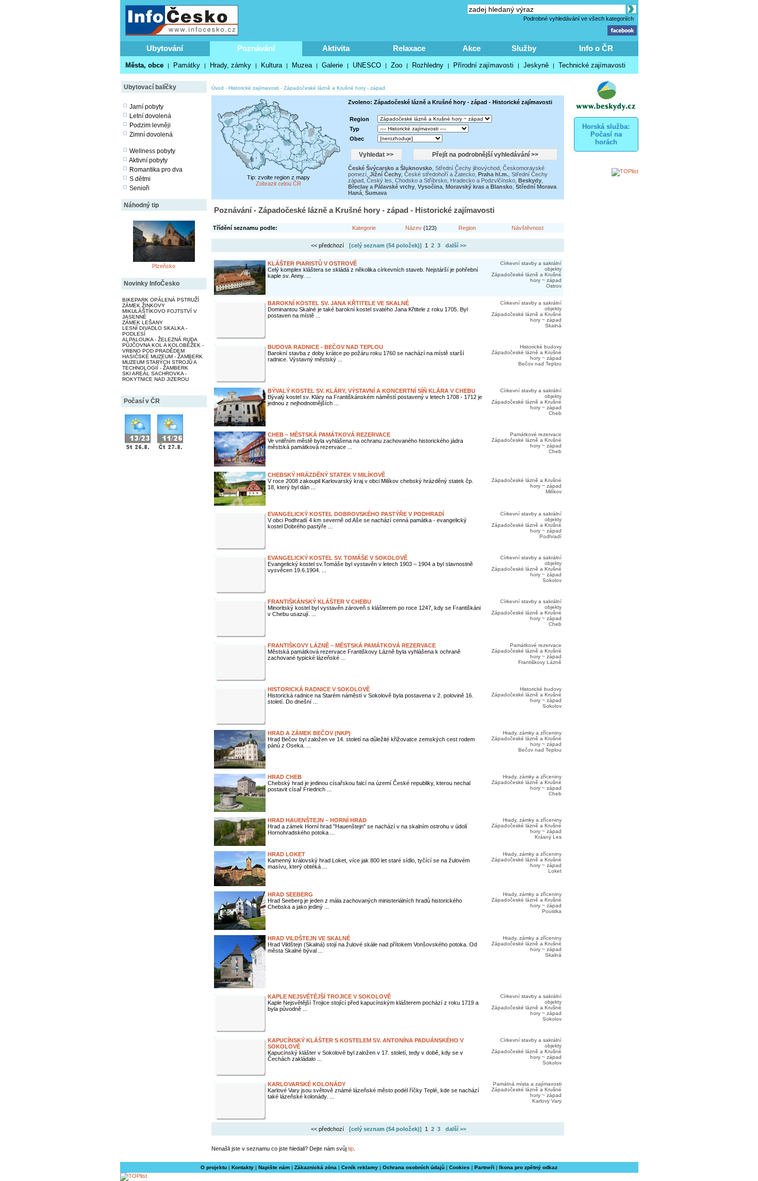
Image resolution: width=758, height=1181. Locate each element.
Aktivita (336, 48)
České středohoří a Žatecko (439, 174)
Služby (524, 48)
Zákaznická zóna (315, 1167)
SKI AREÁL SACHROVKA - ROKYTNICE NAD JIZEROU (155, 376)
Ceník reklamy (359, 1167)
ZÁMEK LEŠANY (142, 322)
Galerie (332, 65)
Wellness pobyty (152, 151)
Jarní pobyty (146, 106)
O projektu (214, 1167)
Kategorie (364, 228)
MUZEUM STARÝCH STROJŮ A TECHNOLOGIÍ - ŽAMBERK (159, 365)
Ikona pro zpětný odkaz (528, 1167)
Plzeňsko (163, 266)
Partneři (484, 1167)
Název (413, 228)
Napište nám (274, 1167)
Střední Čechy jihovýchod (467, 168)
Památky (186, 65)
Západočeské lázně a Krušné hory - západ (334, 88)
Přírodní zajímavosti (483, 65)
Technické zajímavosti (591, 65)
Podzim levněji (150, 125)
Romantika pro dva (156, 169)
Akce (472, 48)
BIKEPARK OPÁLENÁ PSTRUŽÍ (160, 300)
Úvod (217, 88)
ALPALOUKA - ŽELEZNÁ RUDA (159, 339)
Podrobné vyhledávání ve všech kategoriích (578, 18)
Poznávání (256, 48)
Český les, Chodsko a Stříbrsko (407, 180)
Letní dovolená (150, 116)
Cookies (459, 1167)
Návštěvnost (527, 228)
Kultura (271, 65)
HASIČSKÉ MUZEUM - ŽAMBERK (162, 356)
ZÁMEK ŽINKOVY (143, 305)
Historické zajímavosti (253, 88)
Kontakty (243, 1167)
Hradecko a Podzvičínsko (482, 180)
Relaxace (409, 48)
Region (467, 228)
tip (351, 1148)
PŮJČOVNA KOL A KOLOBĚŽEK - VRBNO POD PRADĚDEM (163, 348)
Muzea (302, 65)
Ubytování (164, 48)
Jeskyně (536, 65)
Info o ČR (596, 48)
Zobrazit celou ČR (278, 183)
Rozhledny (427, 65)
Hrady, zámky (230, 65)
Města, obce (144, 65)
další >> (456, 245)
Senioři (139, 188)
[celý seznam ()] (385, 245)
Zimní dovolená (151, 134)
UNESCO (367, 65)
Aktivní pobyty (148, 160)
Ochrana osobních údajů (413, 1167)
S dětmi (140, 178)
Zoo (396, 65)
